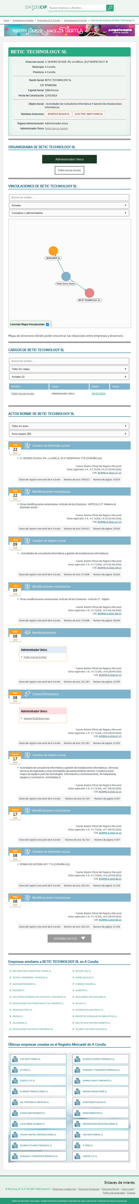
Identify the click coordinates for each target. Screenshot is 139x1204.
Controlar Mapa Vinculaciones (27, 324)
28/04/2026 (99, 393)
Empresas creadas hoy (64, 1189)
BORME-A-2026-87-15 (110, 674)
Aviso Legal (127, 1189)
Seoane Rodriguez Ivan (36, 718)
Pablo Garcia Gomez (56, 128)
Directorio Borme (110, 1189)
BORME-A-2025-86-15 (110, 878)
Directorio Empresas (89, 1189)
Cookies (131, 1192)
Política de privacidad (114, 1192)
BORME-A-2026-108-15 (109, 567)
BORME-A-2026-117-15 (109, 472)
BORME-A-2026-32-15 (110, 791)
